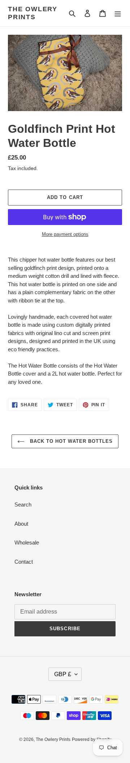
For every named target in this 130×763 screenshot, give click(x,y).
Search (22, 504)
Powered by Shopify (91, 739)
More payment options (65, 234)
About (21, 524)
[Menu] (117, 13)
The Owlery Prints (32, 13)
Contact (23, 562)
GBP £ (62, 674)
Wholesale (26, 542)
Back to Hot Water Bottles (70, 441)
